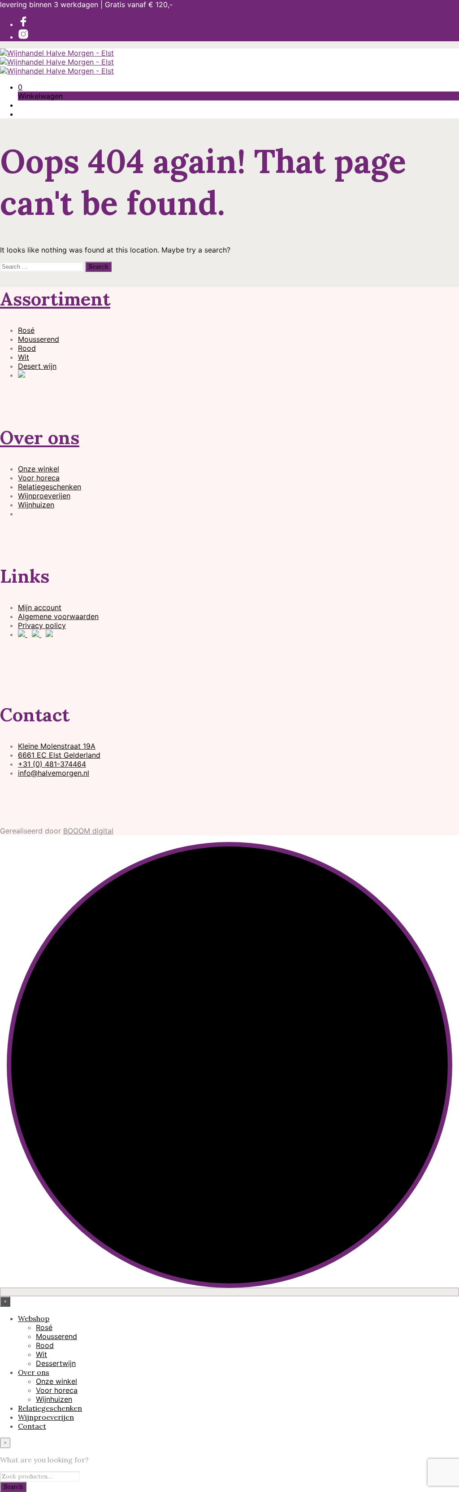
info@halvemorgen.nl (53, 772)
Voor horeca (39, 477)
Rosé (26, 330)
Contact (32, 1426)
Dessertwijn (56, 1363)
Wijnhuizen (36, 504)
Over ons (39, 437)
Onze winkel (38, 468)
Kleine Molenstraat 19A (56, 746)
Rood (27, 348)
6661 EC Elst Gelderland (59, 754)
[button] (20, 87)
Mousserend (38, 339)
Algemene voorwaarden (58, 616)
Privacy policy (42, 625)
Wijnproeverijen (44, 495)
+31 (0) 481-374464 (52, 763)
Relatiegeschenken (49, 486)
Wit (23, 357)
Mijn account (39, 607)
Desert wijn (37, 366)
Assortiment (55, 298)
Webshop (33, 1318)
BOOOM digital (88, 830)
